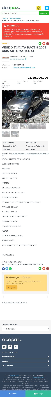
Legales (5, 361)
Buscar (45, 13)
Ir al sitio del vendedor (17, 59)
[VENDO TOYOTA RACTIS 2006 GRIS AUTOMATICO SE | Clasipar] (6, 124)
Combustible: (10, 146)
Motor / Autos (15, 19)
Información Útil (8, 356)
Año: (6, 149)
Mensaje (39, 394)
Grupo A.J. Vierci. (38, 377)
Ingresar (12, 287)
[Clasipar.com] (11, 8)
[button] (39, 8)
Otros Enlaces (7, 365)
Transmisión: (35, 146)
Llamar (13, 394)
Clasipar (5, 19)
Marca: (8, 142)
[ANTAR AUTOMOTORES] (5, 58)
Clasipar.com (14, 375)
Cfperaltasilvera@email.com (24, 68)
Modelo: (31, 142)
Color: (30, 149)
